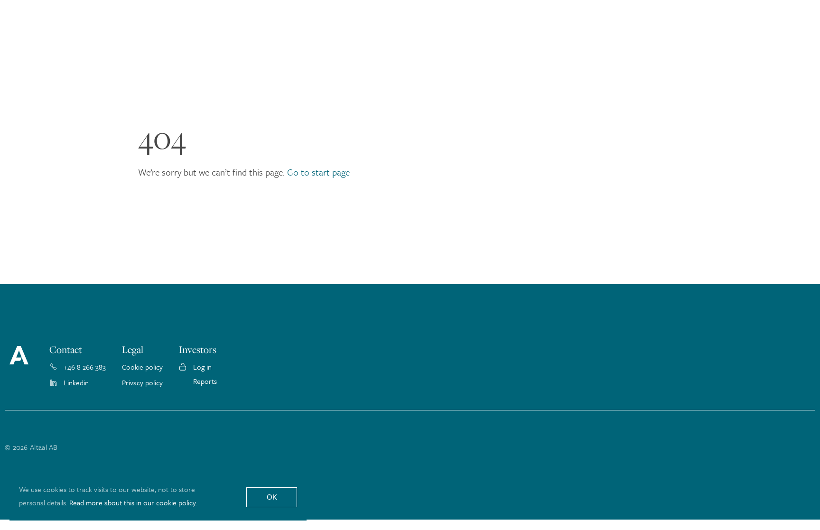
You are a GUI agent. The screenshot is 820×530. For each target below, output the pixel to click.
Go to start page (318, 172)
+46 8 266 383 (85, 367)
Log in (202, 367)
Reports (205, 381)
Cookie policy (142, 367)
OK (272, 497)
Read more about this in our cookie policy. (133, 502)
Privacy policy (142, 382)
